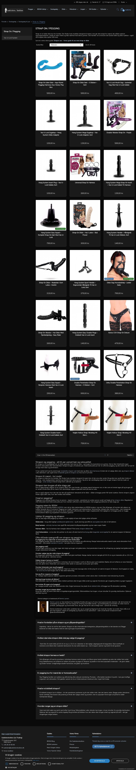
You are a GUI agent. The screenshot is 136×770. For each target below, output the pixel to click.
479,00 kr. (119, 343)
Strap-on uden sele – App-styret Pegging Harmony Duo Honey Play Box (51, 85)
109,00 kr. (51, 143)
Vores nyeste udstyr (54, 751)
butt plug (86, 532)
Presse (72, 744)
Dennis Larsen (55, 602)
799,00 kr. (51, 243)
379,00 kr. (85, 293)
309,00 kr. (85, 243)
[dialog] (68, 761)
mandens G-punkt (57, 543)
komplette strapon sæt (68, 471)
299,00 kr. (51, 393)
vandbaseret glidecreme (65, 522)
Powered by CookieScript (126, 769)
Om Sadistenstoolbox (77, 741)
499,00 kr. (119, 93)
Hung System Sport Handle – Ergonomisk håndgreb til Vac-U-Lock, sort (85, 285)
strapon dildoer (129, 471)
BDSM (61, 507)
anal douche (43, 571)
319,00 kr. (51, 293)
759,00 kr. (85, 443)
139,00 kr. (85, 143)
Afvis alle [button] (120, 761)
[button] (45, 767)
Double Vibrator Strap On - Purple (119, 133)
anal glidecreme (98, 522)
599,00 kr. (51, 93)
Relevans (66, 45)
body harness (52, 525)
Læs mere (36, 760)
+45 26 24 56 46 (9, 745)
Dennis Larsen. (64, 599)
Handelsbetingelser (76, 751)
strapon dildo (119, 500)
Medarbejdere (74, 748)
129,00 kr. (51, 443)
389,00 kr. (119, 393)
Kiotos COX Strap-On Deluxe (119, 333)
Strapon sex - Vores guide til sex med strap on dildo (71, 41)
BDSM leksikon (52, 744)
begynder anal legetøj (100, 532)
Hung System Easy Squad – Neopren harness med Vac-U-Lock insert (51, 385)
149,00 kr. (119, 243)
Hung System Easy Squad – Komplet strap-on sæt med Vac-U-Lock (51, 235)
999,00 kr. (85, 393)
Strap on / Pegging (12, 31)
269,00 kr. (85, 193)
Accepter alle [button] (99, 761)
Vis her (63, 52)
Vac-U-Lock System (10, 38)
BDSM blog (51, 741)
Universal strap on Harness (85, 183)
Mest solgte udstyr (53, 748)
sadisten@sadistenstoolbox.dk (13, 748)
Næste (130, 455)
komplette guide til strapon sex (68, 473)
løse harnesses (95, 471)
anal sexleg (47, 482)
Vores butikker (8, 751)
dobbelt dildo (96, 586)
